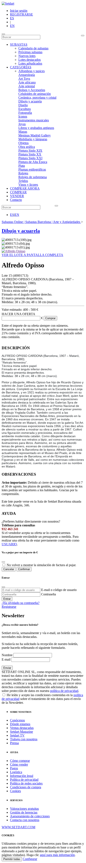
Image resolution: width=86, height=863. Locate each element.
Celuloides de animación (34, 94)
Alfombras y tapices (31, 71)
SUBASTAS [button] (18, 44)
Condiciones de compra (25, 787)
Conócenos (17, 720)
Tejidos (23, 181)
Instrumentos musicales (33, 120)
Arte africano (27, 82)
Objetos (23, 143)
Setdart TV (17, 735)
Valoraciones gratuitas (24, 808)
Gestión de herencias (23, 812)
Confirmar (24, 569)
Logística (16, 772)
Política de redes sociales (26, 783)
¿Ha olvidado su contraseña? (20, 603)
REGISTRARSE (21, 14)
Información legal (21, 776)
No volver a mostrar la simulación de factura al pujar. (41, 565)
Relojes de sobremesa (32, 177)
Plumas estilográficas (32, 169)
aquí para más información (57, 855)
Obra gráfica (26, 147)
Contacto (16, 200)
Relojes (23, 173)
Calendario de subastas (33, 48)
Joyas (22, 124)
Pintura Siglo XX (29, 154)
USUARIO (9, 544)
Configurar (30, 859)
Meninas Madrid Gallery (34, 135)
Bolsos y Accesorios (31, 90)
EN (12, 26)
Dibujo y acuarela (30, 101)
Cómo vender (19, 764)
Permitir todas (11, 859)
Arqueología (26, 75)
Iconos (22, 116)
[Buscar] (82, 35)
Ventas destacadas (22, 728)
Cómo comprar (20, 760)
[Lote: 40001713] (13, 251)
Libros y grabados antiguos (36, 128)
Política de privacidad (24, 779)
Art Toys (24, 78)
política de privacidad (64, 691)
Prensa (14, 743)
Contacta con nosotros (24, 820)
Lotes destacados (29, 59)
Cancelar (8, 569)
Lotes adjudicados (30, 63)
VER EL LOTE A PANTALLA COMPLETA (32, 255)
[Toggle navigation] (3, 34)
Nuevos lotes (26, 56)
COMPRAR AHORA (25, 188)
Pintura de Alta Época (32, 162)
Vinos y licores (28, 184)
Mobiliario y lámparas (32, 139)
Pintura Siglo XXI (30, 158)
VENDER (17, 196)
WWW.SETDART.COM (18, 827)
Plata (21, 165)
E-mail (6, 659)
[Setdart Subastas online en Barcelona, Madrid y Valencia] (8, 3)
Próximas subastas (30, 52)
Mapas (22, 131)
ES (12, 18)
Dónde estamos (20, 724)
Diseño (23, 105)
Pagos (14, 768)
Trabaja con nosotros (23, 739)
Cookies (15, 791)
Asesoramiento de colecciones (30, 816)
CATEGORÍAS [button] (20, 67)
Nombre (7, 655)
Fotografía (25, 112)
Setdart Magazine (21, 731)
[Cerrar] (3, 587)
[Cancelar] (3, 562)
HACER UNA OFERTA (18, 314)
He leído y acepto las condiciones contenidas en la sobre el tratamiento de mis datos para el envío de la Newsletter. (42, 698)
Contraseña (48, 594)
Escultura (24, 109)
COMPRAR (18, 192)
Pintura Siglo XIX (30, 150)
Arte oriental (26, 86)
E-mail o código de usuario (59, 590)
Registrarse (9, 606)
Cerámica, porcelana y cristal (37, 97)
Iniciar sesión (18, 10)
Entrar (7, 598)
